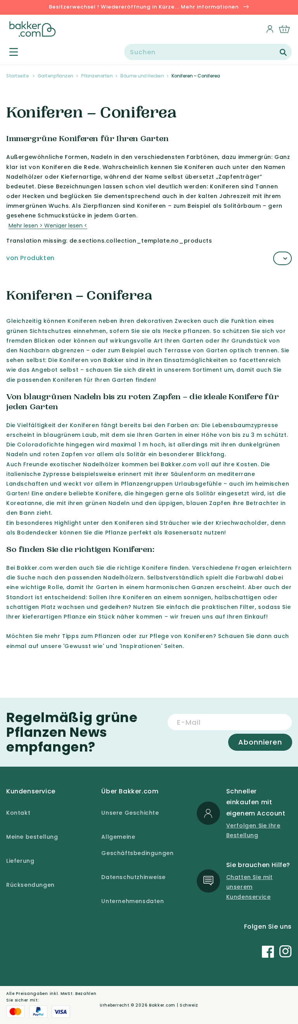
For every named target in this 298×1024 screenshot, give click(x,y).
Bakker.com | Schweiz (173, 1005)
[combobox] (208, 52)
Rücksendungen (30, 885)
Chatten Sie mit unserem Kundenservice (249, 886)
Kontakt (18, 813)
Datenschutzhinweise (133, 877)
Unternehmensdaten (132, 901)
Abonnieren (260, 742)
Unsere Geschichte (130, 813)
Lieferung (20, 861)
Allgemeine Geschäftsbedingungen (137, 845)
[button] (9, 52)
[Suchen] (283, 52)
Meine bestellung (32, 837)
